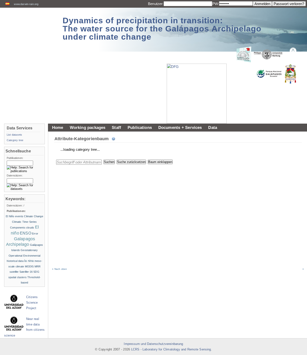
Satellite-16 (26, 271)
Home (57, 127)
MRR (38, 266)
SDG (36, 271)
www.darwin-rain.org (26, 4)
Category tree (15, 140)
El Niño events (14, 216)
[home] (29, 26)
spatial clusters (17, 277)
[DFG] (199, 83)
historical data (15, 260)
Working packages (88, 127)
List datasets (14, 134)
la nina (29, 261)
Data (212, 127)
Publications (140, 127)
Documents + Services (180, 127)
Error (35, 233)
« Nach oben (59, 269)
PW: (215, 4)
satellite (14, 271)
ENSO (25, 233)
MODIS (29, 266)
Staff (116, 127)
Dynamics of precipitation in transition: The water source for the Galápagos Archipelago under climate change (162, 28)
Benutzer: (155, 4)
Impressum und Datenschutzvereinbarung (153, 344)
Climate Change (33, 216)
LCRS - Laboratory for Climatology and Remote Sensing (171, 349)
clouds (30, 227)
